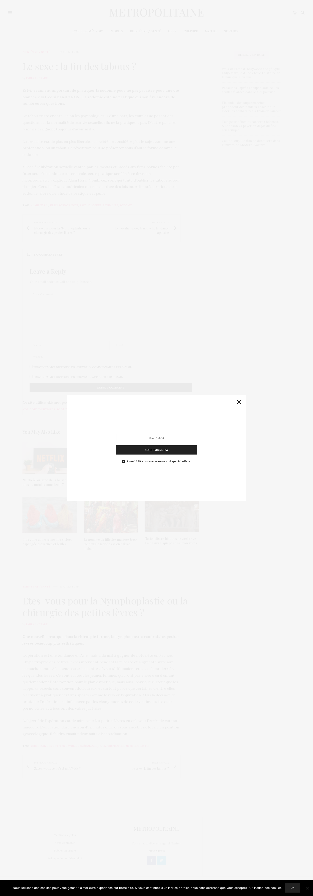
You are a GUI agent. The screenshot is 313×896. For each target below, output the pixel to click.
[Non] (307, 888)
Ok (292, 888)
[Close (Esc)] (239, 402)
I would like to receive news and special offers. (159, 461)
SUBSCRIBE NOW (156, 449)
